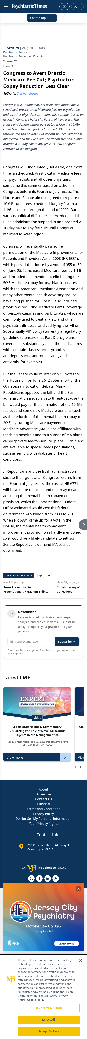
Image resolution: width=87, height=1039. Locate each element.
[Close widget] (78, 888)
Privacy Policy (43, 814)
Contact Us (43, 799)
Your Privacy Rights (43, 823)
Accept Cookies (48, 1031)
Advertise (43, 794)
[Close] (80, 960)
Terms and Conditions (43, 809)
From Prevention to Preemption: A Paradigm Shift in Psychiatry (24, 589)
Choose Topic (39, 18)
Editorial (43, 804)
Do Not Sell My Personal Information (43, 818)
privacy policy (15, 653)
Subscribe (65, 641)
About (43, 789)
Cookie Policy (35, 1000)
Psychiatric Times (15, 52)
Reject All (48, 1020)
